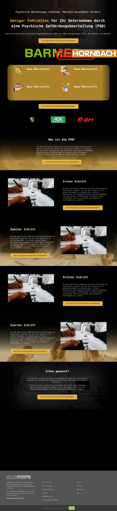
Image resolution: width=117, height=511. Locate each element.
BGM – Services (46, 482)
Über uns (79, 486)
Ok (71, 508)
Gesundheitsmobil (47, 496)
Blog (78, 493)
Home (78, 482)
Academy (45, 493)
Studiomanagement (48, 489)
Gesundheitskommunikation (50, 500)
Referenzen (80, 489)
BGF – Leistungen (47, 486)
